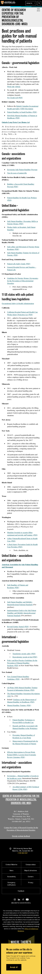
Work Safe (11, 86)
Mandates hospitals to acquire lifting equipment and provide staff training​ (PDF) (22, 533)
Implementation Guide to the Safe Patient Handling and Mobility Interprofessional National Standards (21, 613)
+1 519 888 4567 (22, 853)
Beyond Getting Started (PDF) (18, 626)
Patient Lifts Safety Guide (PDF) (18, 264)
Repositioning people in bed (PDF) (25, 657)
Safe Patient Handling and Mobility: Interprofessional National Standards (20, 603)
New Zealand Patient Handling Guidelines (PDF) (18, 677)
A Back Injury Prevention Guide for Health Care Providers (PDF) (22, 545)
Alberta (17, 86)
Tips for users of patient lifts (17, 173)
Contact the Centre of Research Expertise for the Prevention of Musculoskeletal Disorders (21, 828)
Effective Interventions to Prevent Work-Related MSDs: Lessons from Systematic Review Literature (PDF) (21, 754)
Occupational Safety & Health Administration (18, 303)
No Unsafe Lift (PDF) (15, 97)
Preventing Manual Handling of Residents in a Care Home (24, 736)
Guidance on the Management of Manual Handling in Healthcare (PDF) (21, 700)
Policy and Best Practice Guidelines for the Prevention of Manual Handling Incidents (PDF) (22, 663)
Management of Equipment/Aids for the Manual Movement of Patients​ (25, 742)
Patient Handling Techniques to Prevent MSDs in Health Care (24, 721)
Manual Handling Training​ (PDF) (19, 705)
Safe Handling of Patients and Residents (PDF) (17, 586)
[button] (31, 3)
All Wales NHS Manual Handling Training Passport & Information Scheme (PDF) (22, 688)
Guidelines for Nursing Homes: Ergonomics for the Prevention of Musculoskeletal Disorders (22, 280)
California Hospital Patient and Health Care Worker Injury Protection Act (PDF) (22, 313)
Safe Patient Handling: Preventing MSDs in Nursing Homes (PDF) (22, 222)
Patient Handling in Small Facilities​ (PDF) (22, 112)
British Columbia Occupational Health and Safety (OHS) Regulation (22, 107)
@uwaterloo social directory (21, 903)
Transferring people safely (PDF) (24, 653)
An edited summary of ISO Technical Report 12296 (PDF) (26, 788)
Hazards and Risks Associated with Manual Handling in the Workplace (25, 727)
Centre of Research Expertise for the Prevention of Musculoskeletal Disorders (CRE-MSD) (21, 799)
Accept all (14, 967)
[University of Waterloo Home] (8, 3)
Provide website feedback (21, 836)
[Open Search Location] (39, 3)
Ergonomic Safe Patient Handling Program (22, 169)
